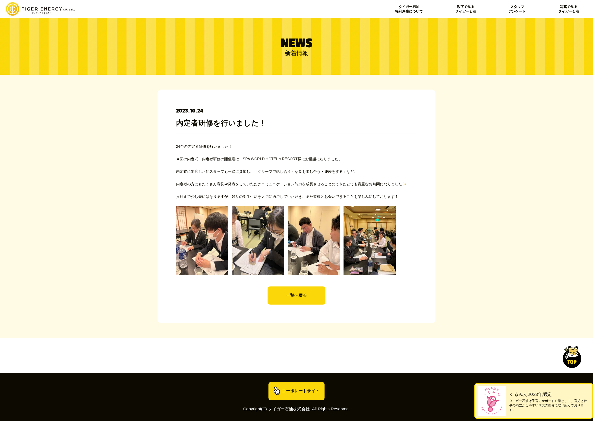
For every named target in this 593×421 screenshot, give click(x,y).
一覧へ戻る (296, 295)
